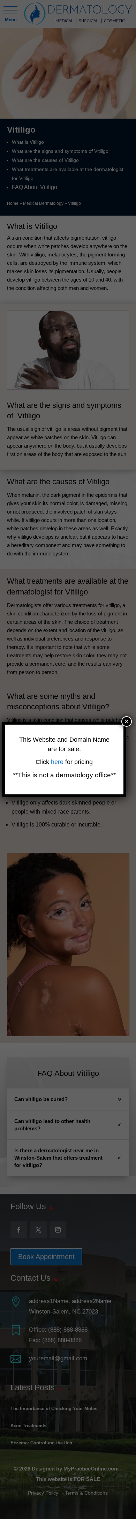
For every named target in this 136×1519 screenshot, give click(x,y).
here (58, 761)
